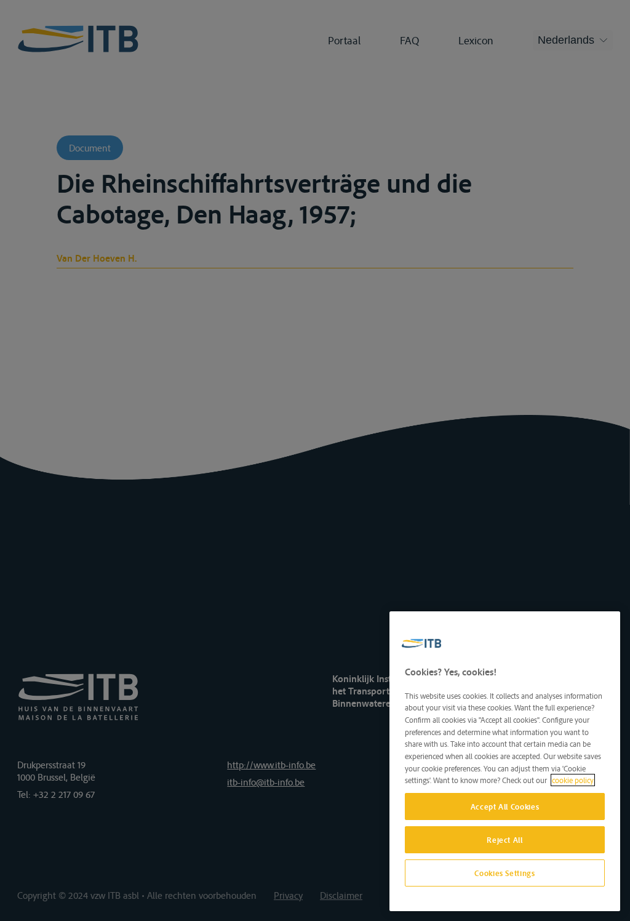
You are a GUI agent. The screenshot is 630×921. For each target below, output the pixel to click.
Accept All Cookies (505, 806)
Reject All (505, 840)
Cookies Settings (504, 873)
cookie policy (573, 780)
